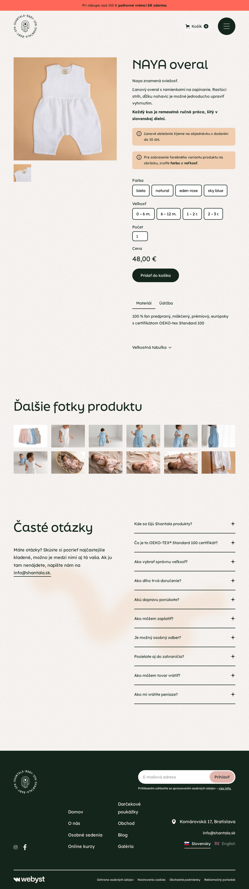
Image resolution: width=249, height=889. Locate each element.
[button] (226, 26)
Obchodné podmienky (184, 879)
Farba (137, 180)
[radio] (141, 190)
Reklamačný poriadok (219, 879)
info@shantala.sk (219, 832)
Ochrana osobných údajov (115, 879)
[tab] (143, 303)
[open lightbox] (65, 108)
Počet (137, 227)
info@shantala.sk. (32, 572)
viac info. (225, 788)
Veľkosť (139, 203)
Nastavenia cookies (152, 879)
